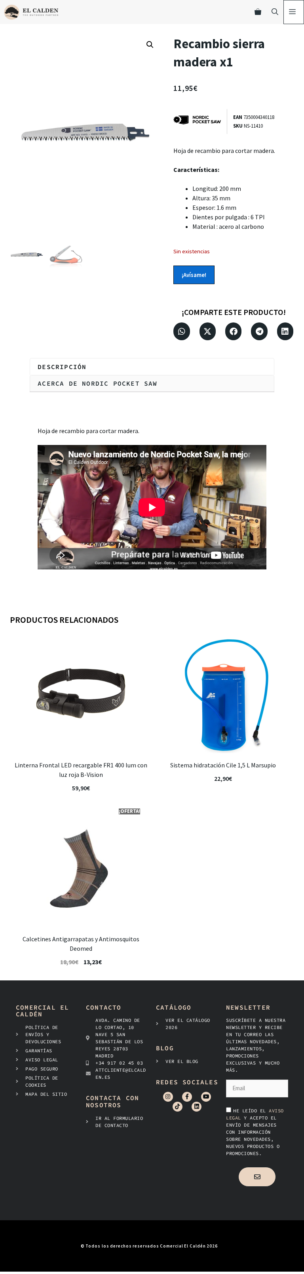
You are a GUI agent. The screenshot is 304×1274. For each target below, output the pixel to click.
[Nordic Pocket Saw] (200, 121)
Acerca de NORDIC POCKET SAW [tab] (97, 383)
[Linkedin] (196, 1107)
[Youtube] (206, 1097)
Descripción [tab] (62, 367)
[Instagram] (168, 1097)
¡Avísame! (194, 275)
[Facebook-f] (187, 1097)
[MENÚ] (293, 12)
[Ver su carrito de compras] (257, 12)
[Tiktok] (177, 1107)
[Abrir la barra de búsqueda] (274, 12)
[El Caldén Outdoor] (31, 12)
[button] (150, 45)
